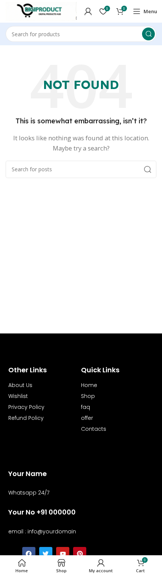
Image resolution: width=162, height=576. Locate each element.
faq (85, 407)
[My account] (88, 11)
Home (89, 385)
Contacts (93, 429)
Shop (88, 396)
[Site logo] (41, 10)
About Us (20, 385)
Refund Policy (26, 418)
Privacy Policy (26, 407)
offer (87, 418)
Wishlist (18, 396)
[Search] (148, 34)
